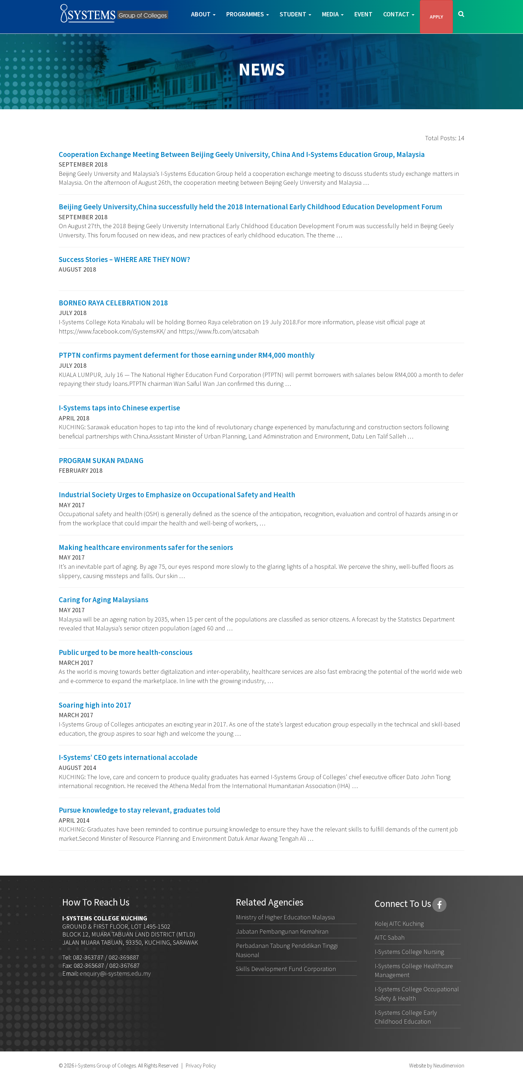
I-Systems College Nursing (409, 952)
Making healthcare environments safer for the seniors (146, 547)
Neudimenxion (448, 1065)
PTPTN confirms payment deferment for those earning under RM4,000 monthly (187, 355)
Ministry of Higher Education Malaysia (285, 917)
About (201, 14)
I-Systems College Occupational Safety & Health (417, 993)
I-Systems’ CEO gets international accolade (128, 757)
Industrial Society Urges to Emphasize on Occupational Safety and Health (177, 494)
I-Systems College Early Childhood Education (406, 1017)
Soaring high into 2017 (95, 705)
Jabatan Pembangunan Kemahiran (282, 931)
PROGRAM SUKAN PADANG (101, 460)
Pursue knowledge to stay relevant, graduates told (139, 810)
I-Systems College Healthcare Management (414, 970)
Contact (397, 14)
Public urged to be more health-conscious (125, 652)
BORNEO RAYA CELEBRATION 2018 (113, 303)
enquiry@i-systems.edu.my (115, 973)
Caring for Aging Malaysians (103, 599)
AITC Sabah (390, 937)
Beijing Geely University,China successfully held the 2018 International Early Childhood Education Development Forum (250, 206)
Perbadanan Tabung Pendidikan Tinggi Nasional (287, 950)
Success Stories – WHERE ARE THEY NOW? (124, 259)
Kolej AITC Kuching (399, 923)
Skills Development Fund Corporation (286, 969)
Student (294, 14)
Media (331, 14)
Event (363, 14)
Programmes (245, 14)
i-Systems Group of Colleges (105, 1065)
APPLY (436, 17)
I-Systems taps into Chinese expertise (119, 408)
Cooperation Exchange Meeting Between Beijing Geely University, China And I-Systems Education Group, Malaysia (242, 154)
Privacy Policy (201, 1065)
